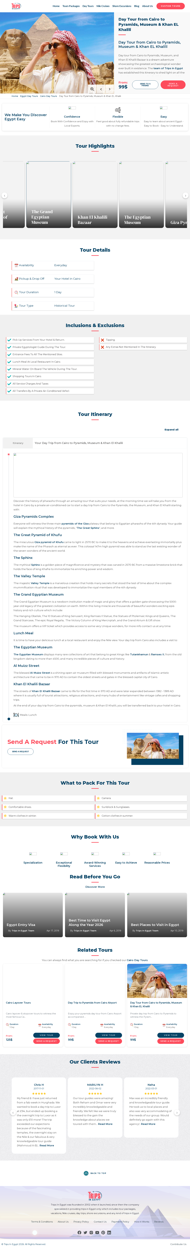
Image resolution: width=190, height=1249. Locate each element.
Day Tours (88, 6)
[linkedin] (109, 1232)
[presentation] (4, 195)
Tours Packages (71, 6)
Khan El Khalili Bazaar (92, 219)
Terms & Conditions (42, 1221)
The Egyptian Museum (137, 219)
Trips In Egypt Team (23, 930)
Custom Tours (170, 6)
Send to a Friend (145, 85)
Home (56, 6)
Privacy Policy (81, 1221)
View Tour (46, 1035)
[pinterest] (103, 1232)
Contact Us (100, 1221)
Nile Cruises (102, 6)
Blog (136, 6)
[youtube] (97, 1232)
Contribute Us (178, 1244)
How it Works (141, 1221)
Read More (46, 1145)
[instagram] (91, 1232)
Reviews (158, 1221)
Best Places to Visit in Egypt (155, 925)
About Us (147, 6)
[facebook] (79, 1232)
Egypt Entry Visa (21, 925)
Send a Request (20, 751)
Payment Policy (120, 1221)
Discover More (95, 886)
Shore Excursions (121, 6)
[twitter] (85, 1232)
